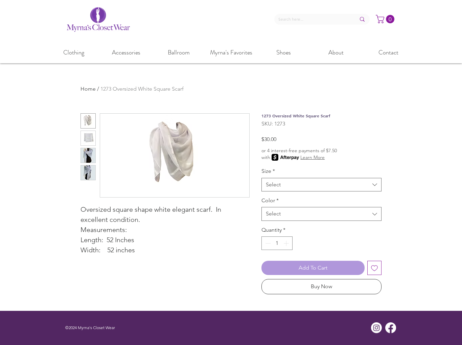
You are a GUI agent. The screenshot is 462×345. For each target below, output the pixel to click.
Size (268, 171)
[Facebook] (390, 327)
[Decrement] (267, 243)
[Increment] (287, 243)
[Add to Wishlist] (374, 268)
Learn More (312, 157)
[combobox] (321, 184)
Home (88, 89)
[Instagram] (376, 327)
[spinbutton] (277, 243)
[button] (386, 19)
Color (270, 200)
